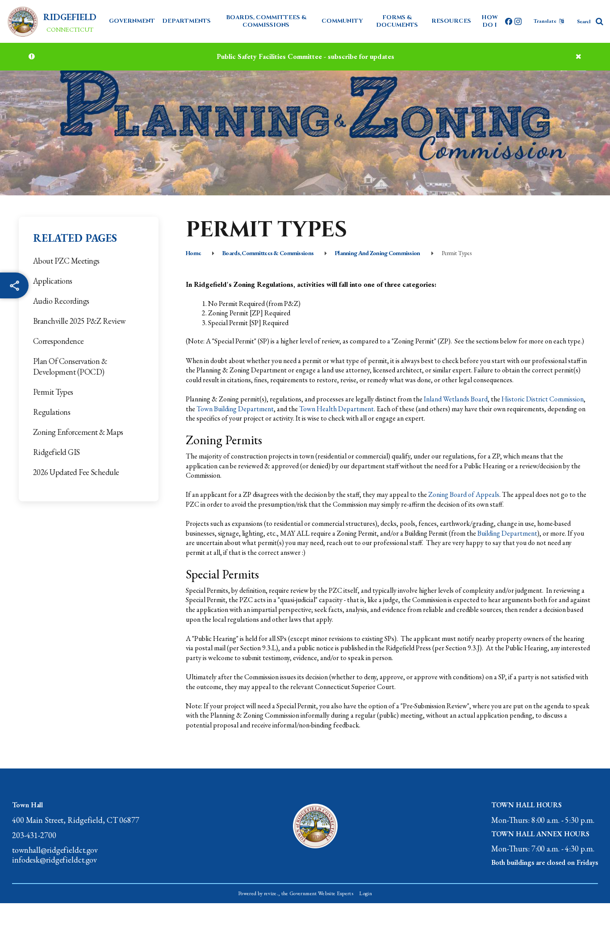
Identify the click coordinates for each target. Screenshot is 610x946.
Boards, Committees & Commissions (266, 21)
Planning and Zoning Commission (377, 253)
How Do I (489, 21)
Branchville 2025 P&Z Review (79, 321)
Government (132, 21)
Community (342, 21)
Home (193, 253)
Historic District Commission (542, 399)
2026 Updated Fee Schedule (76, 472)
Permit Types (53, 392)
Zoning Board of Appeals (463, 494)
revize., (272, 893)
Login (365, 893)
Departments (186, 21)
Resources (451, 21)
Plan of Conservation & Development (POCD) (70, 366)
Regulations (51, 412)
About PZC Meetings (66, 261)
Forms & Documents (397, 21)
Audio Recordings (61, 301)
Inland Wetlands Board (456, 399)
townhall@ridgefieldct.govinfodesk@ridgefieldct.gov (55, 854)
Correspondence (58, 341)
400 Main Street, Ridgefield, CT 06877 (75, 820)
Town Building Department (235, 408)
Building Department (507, 533)
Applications (52, 281)
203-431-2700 (34, 835)
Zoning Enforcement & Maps (78, 432)
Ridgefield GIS (56, 452)
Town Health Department (336, 408)
